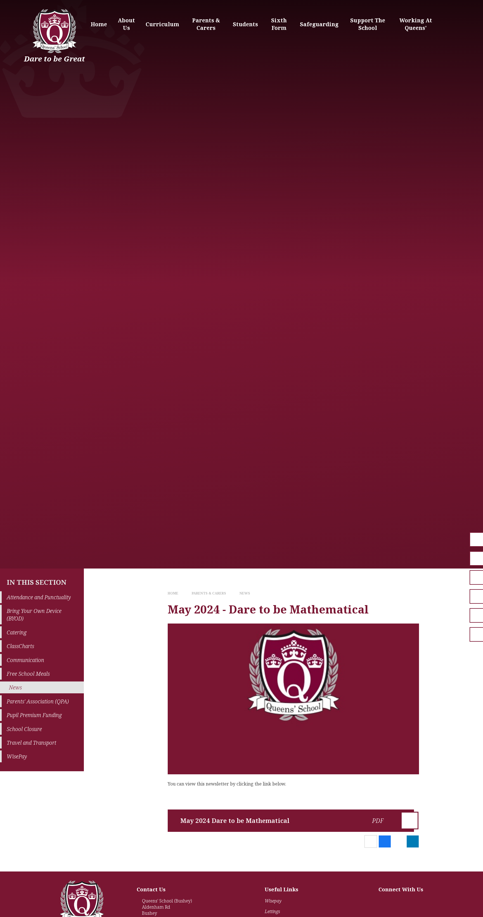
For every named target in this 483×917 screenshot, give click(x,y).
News (245, 593)
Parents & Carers (209, 593)
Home (173, 593)
